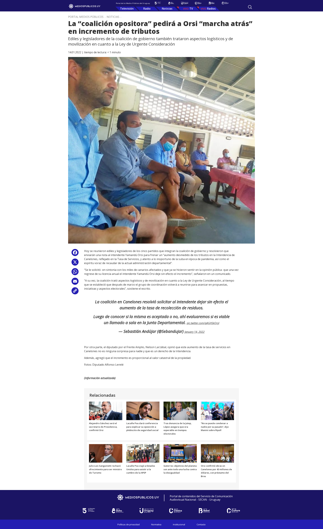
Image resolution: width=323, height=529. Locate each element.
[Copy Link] (75, 292)
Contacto (201, 524)
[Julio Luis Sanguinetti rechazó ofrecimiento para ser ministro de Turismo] (105, 453)
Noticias (167, 8)
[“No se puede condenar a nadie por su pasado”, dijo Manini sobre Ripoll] (217, 410)
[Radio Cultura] (225, 3)
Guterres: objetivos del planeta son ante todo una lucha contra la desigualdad (180, 469)
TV (191, 8)
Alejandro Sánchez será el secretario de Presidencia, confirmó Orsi (103, 427)
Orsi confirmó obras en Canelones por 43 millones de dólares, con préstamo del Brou (216, 471)
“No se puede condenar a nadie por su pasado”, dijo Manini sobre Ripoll (215, 427)
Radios (211, 8)
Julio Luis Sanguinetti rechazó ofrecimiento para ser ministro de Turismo (105, 469)
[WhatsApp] (75, 273)
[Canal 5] (158, 3)
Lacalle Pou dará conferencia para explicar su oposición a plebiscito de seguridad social (142, 427)
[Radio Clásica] (198, 3)
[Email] (75, 282)
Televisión (127, 8)
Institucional (179, 524)
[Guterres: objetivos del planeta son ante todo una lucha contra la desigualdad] (180, 453)
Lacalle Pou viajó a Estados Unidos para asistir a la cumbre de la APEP (140, 469)
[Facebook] (75, 254)
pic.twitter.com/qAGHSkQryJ (203, 323)
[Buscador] (250, 7)
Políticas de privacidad (128, 524)
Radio (147, 8)
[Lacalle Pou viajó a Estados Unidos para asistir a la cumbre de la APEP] (143, 453)
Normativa (156, 524)
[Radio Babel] (212, 3)
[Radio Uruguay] (185, 3)
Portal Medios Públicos (85, 17)
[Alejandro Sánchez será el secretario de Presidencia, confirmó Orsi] (105, 410)
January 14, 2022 (195, 332)
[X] (75, 263)
